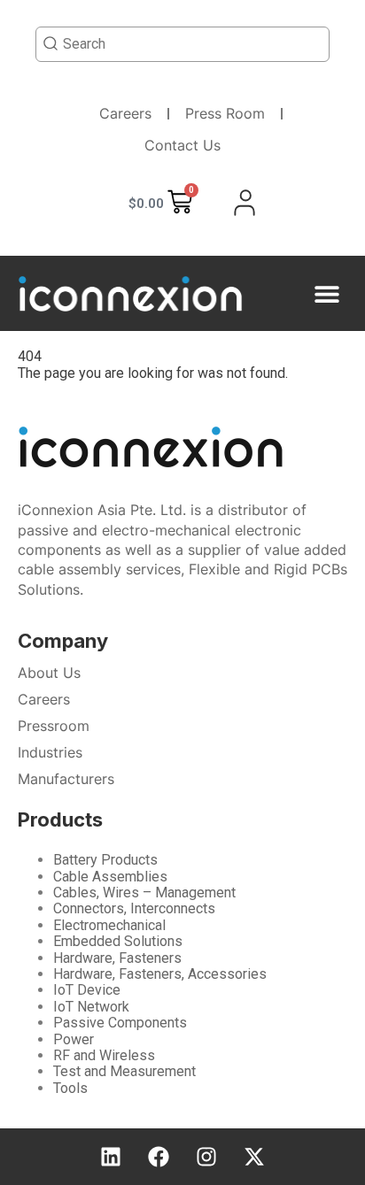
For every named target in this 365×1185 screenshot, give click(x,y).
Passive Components (120, 1022)
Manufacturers (66, 779)
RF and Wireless (104, 1055)
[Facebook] (158, 1156)
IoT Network (91, 1006)
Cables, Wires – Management (144, 892)
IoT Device (86, 989)
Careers (125, 113)
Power (73, 1039)
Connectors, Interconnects (134, 908)
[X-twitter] (254, 1156)
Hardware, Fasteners (117, 958)
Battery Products (105, 859)
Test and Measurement (124, 1071)
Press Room (225, 113)
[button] (327, 293)
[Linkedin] (110, 1156)
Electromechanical (109, 925)
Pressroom (53, 726)
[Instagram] (206, 1156)
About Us (49, 672)
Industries (50, 752)
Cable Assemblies (110, 876)
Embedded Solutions (117, 941)
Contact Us (182, 145)
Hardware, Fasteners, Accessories (160, 974)
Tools (70, 1088)
